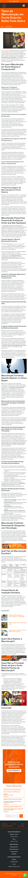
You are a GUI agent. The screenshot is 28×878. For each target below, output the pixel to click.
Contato (23, 823)
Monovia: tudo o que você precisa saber (17, 623)
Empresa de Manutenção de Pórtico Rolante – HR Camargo (16, 615)
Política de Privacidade (7, 826)
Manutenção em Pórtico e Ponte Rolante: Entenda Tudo (17, 630)
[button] (24, 5)
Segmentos (4, 823)
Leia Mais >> (6, 796)
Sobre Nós (13, 823)
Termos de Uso (21, 826)
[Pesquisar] (21, 816)
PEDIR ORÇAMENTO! (14, 770)
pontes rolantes (6, 50)
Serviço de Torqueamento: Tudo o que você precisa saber (12, 792)
